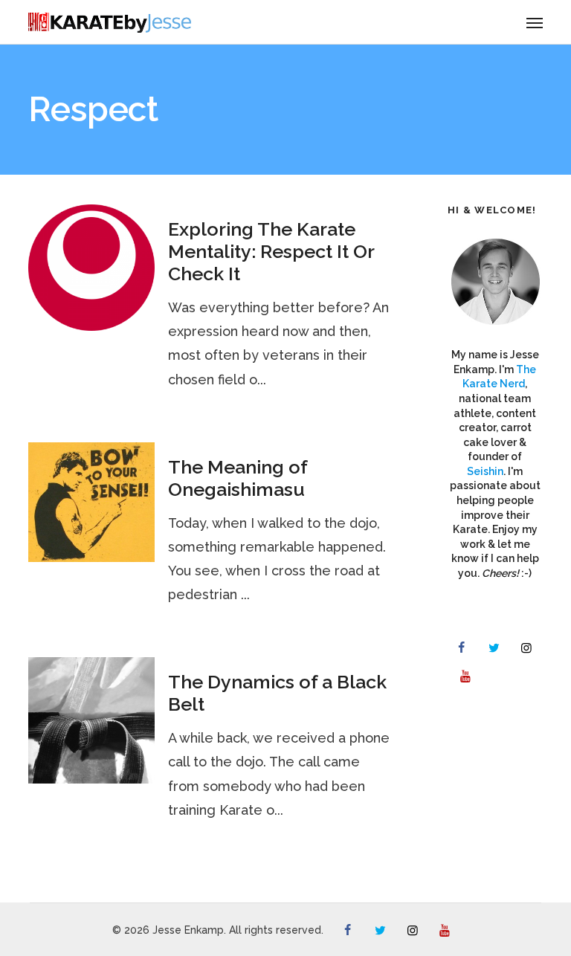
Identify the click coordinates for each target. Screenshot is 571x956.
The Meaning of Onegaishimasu (237, 478)
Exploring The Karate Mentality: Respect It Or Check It (271, 251)
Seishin (485, 471)
